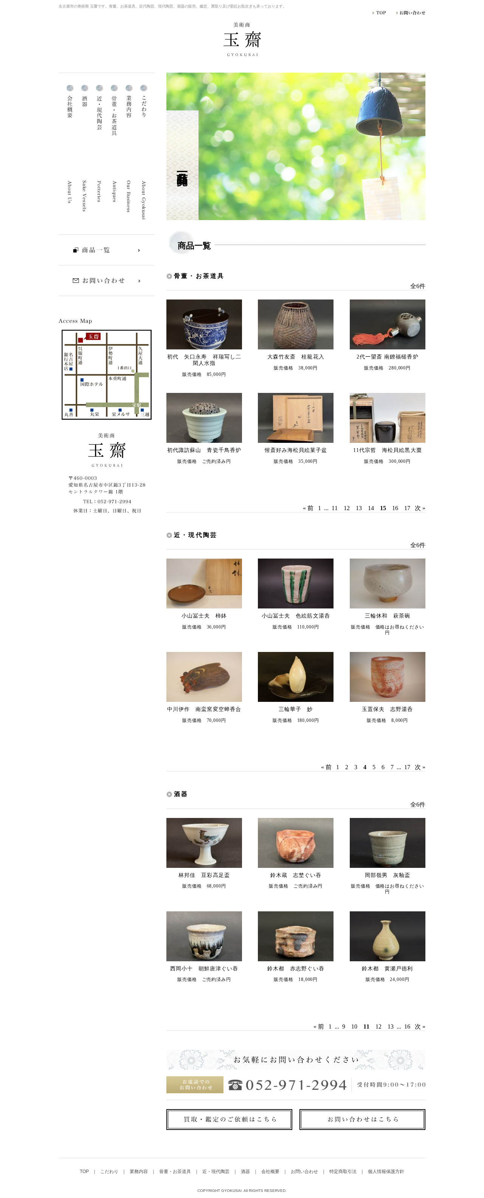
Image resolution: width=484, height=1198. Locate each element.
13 (359, 508)
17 (407, 508)
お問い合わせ (305, 1171)
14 (371, 508)
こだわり (109, 1171)
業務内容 (139, 1171)
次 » (420, 508)
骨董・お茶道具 (175, 1171)
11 (335, 508)
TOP (85, 1171)
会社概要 (271, 1171)
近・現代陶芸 (216, 1171)
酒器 (246, 1171)
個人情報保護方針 (386, 1171)
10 (354, 1026)
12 (347, 508)
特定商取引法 (343, 1171)
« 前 (308, 508)
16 (395, 508)
